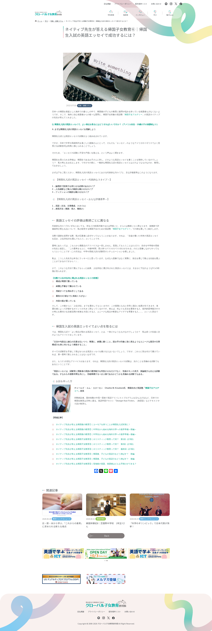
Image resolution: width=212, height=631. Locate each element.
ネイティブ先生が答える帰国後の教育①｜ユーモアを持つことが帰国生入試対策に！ (93, 424)
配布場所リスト (141, 3)
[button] (105, 560)
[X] (101, 471)
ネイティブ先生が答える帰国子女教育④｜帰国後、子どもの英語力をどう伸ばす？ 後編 (95, 459)
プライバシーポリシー (123, 3)
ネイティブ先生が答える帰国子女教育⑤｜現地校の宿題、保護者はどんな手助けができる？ (96, 464)
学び (46, 21)
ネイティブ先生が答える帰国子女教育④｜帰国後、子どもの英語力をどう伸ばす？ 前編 (95, 454)
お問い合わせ (156, 3)
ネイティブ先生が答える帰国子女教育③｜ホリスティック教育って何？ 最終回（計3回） (96, 449)
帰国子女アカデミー (133, 114)
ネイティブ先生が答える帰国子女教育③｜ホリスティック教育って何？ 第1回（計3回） (95, 439)
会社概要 (107, 3)
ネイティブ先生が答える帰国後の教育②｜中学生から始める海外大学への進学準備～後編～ (96, 434)
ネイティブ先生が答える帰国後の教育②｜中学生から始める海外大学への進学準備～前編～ (96, 429)
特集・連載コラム (56, 21)
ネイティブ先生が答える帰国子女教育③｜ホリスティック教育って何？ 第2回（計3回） (95, 444)
